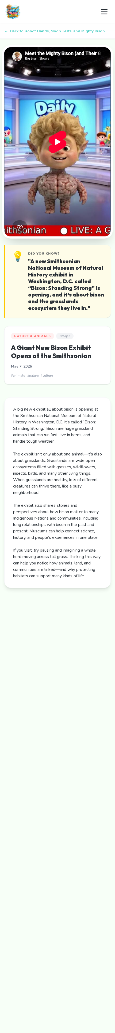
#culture (47, 375)
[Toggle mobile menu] (104, 11)
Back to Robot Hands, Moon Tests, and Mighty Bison (54, 31)
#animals (18, 375)
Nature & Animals (32, 336)
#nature (33, 375)
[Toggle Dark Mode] (91, 11)
